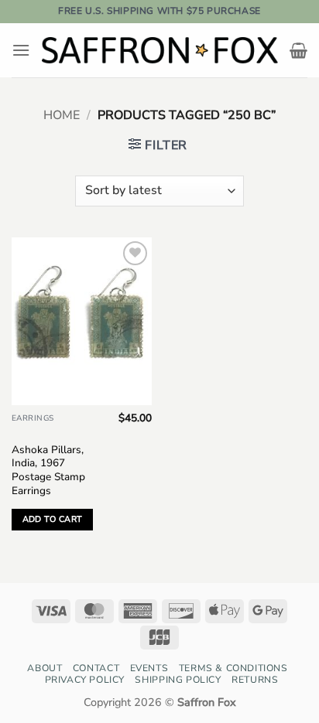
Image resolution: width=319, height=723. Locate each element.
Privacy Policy (85, 680)
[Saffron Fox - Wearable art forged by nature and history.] (160, 50)
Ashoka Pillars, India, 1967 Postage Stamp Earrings (48, 470)
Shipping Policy (178, 680)
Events (149, 668)
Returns (255, 680)
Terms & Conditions (233, 668)
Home (61, 115)
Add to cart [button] (52, 519)
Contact (96, 668)
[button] (21, 50)
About (44, 668)
